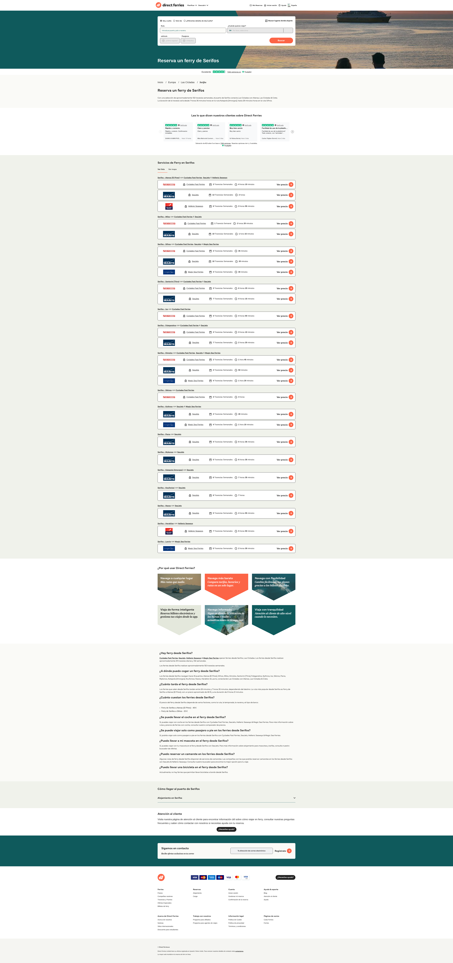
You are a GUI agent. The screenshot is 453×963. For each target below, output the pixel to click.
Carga (195, 896)
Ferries (266, 923)
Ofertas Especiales (165, 903)
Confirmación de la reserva (238, 900)
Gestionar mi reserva (236, 896)
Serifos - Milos (164, 217)
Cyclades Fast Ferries (193, 178)
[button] (226, 798)
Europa (172, 82)
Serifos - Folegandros (167, 326)
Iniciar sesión (233, 893)
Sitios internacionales (165, 926)
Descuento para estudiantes (168, 930)
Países (160, 893)
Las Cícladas (188, 82)
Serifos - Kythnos (165, 407)
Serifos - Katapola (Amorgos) (170, 470)
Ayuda (266, 900)
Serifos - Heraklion (166, 524)
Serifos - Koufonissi (166, 488)
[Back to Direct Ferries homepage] (170, 5)
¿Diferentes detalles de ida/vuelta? (199, 21)
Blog (265, 893)
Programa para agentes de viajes (205, 923)
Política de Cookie (235, 920)
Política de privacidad (236, 923)
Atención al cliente (270, 896)
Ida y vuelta (167, 21)
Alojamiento (197, 893)
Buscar (281, 40)
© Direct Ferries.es (164, 947)
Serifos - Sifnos (164, 244)
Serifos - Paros (164, 434)
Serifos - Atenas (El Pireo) (169, 178)
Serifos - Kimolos (165, 353)
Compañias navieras (165, 896)
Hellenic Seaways (219, 178)
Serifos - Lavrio (164, 542)
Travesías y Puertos (165, 900)
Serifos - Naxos (164, 506)
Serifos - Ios (163, 309)
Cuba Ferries (268, 920)
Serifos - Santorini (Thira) (168, 282)
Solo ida (179, 21)
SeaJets (206, 178)
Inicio (160, 82)
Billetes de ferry (163, 906)
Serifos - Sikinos (165, 390)
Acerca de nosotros (165, 920)
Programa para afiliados (202, 920)
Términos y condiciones (237, 926)
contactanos (239, 951)
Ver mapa (172, 169)
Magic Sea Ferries (211, 244)
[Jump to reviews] (226, 72)
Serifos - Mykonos (165, 452)
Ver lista (161, 169)
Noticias (161, 923)
